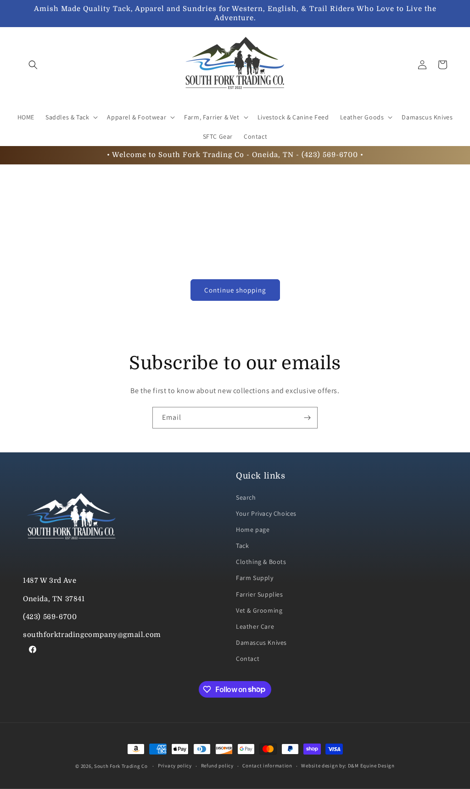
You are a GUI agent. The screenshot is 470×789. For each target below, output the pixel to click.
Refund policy (217, 765)
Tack (242, 545)
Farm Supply (255, 578)
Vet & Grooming (259, 610)
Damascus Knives (261, 642)
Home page (252, 529)
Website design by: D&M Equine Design (347, 765)
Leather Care (255, 626)
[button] (33, 65)
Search (246, 497)
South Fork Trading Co (121, 766)
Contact (247, 658)
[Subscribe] (307, 417)
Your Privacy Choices (266, 513)
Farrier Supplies (259, 594)
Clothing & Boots (261, 562)
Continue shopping (235, 290)
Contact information (267, 765)
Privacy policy (175, 765)
